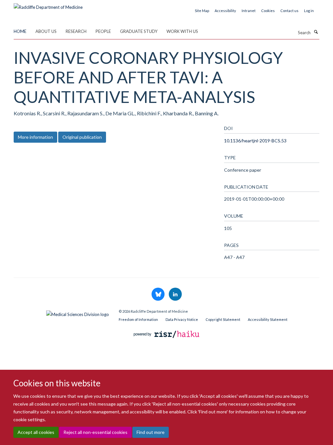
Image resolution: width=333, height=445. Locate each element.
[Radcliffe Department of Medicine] (48, 4)
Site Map (202, 10)
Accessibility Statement (267, 319)
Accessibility (225, 10)
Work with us (182, 31)
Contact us (289, 10)
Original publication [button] (82, 137)
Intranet (249, 10)
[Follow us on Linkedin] (175, 294)
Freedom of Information (138, 319)
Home (20, 31)
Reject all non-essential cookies (95, 432)
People (103, 31)
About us (46, 31)
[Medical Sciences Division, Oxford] (61, 312)
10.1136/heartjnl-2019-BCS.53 (255, 140)
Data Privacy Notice (182, 319)
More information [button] (35, 137)
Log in (309, 10)
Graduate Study (138, 31)
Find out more (151, 432)
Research (76, 31)
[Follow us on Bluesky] (159, 294)
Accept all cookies (36, 432)
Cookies (268, 10)
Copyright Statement (223, 319)
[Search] (315, 32)
